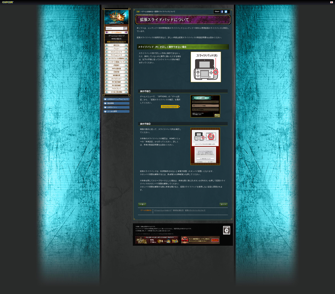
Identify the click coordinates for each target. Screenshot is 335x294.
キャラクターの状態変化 (116, 58)
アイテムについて (116, 55)
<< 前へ (142, 204)
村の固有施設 (116, 85)
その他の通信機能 (116, 92)
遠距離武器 (116, 75)
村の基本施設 (116, 82)
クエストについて (116, 52)
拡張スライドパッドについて (116, 42)
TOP (138, 11)
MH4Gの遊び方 (116, 39)
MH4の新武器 (116, 68)
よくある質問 (112, 111)
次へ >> (223, 204)
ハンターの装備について (116, 62)
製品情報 (110, 103)
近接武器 (116, 72)
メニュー (116, 48)
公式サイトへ (112, 107)
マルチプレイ (116, 88)
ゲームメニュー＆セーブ (116, 36)
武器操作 (116, 65)
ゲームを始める (116, 32)
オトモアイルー (116, 78)
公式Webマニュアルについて (117, 99)
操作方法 (116, 45)
